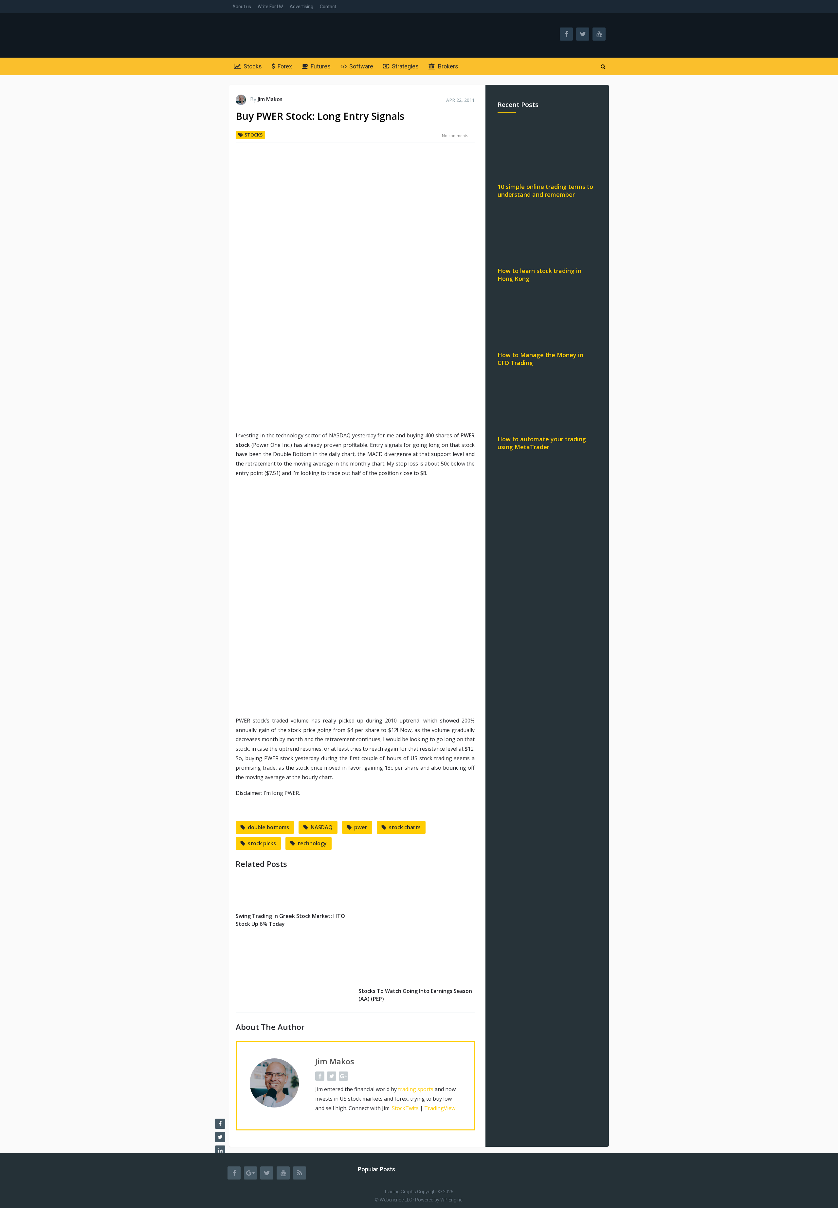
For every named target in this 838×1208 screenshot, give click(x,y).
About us (241, 6)
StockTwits (405, 1108)
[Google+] (250, 1173)
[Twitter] (266, 1173)
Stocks (252, 66)
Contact (328, 6)
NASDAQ (322, 827)
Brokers (447, 66)
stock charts (405, 827)
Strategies (405, 66)
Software (360, 66)
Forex (284, 66)
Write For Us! (270, 6)
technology (312, 843)
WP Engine (451, 1199)
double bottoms (268, 827)
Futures (320, 66)
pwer (360, 827)
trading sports (415, 1089)
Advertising (301, 6)
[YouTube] (283, 1173)
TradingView (439, 1108)
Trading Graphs (400, 1191)
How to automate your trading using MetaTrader (542, 443)
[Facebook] (234, 1173)
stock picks (262, 843)
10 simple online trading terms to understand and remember (545, 190)
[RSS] (299, 1173)
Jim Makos (270, 99)
